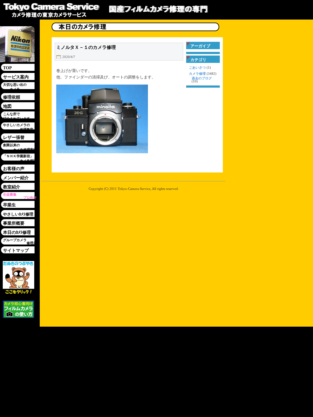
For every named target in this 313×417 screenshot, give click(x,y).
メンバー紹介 (16, 178)
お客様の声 (13, 168)
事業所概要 (13, 223)
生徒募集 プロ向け (20, 196)
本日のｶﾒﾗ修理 (17, 232)
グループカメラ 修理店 (20, 241)
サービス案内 (16, 77)
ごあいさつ (197, 67)
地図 (7, 106)
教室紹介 (11, 187)
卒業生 (9, 205)
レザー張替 (13, 137)
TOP (7, 68)
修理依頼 (11, 97)
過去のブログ (202, 78)
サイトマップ (16, 250)
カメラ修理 (197, 73)
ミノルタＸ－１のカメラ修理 (86, 47)
